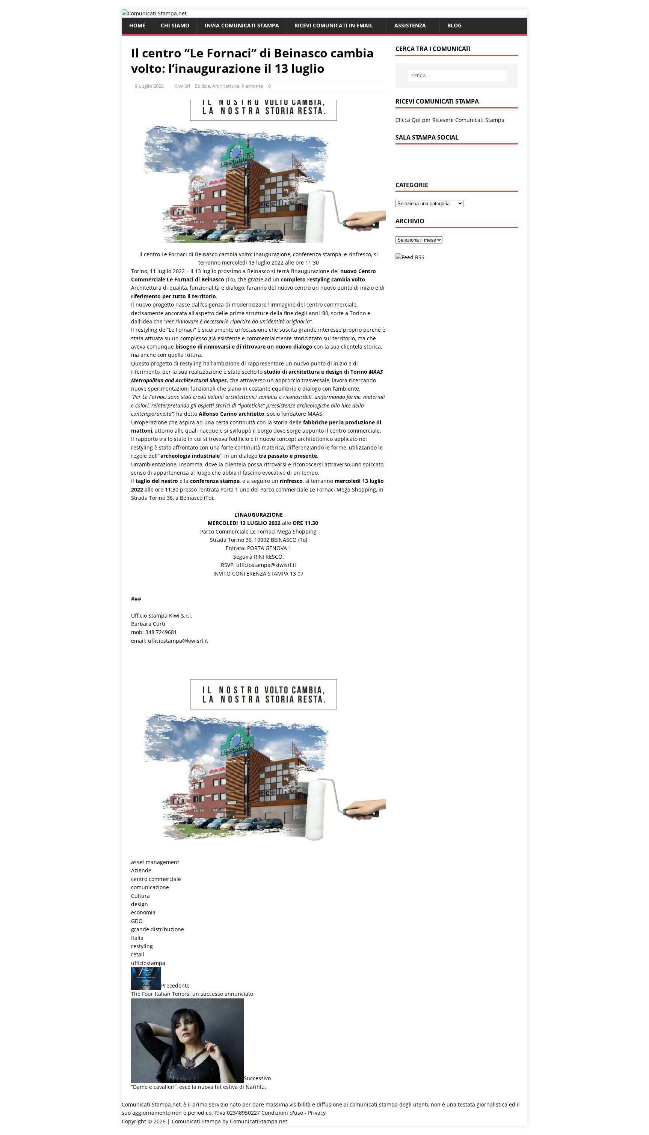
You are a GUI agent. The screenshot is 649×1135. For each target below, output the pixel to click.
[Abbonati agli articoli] (409, 257)
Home (137, 25)
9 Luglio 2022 (149, 86)
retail (137, 954)
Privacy (317, 1112)
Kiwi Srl (182, 86)
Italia (137, 937)
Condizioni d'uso (282, 1112)
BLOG (454, 25)
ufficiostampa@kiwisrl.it (266, 564)
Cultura (140, 895)
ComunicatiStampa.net (258, 1121)
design (139, 904)
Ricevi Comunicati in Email (333, 25)
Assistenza (410, 25)
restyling (142, 946)
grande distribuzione (157, 929)
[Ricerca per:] (456, 75)
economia (143, 912)
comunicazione (150, 887)
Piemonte (252, 86)
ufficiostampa (148, 963)
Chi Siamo (175, 25)
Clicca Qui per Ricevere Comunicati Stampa (449, 119)
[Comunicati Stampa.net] (154, 13)
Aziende (141, 870)
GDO (137, 921)
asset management (155, 862)
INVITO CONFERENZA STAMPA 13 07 (258, 573)
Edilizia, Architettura (217, 86)
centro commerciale (156, 878)
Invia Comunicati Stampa (242, 25)
